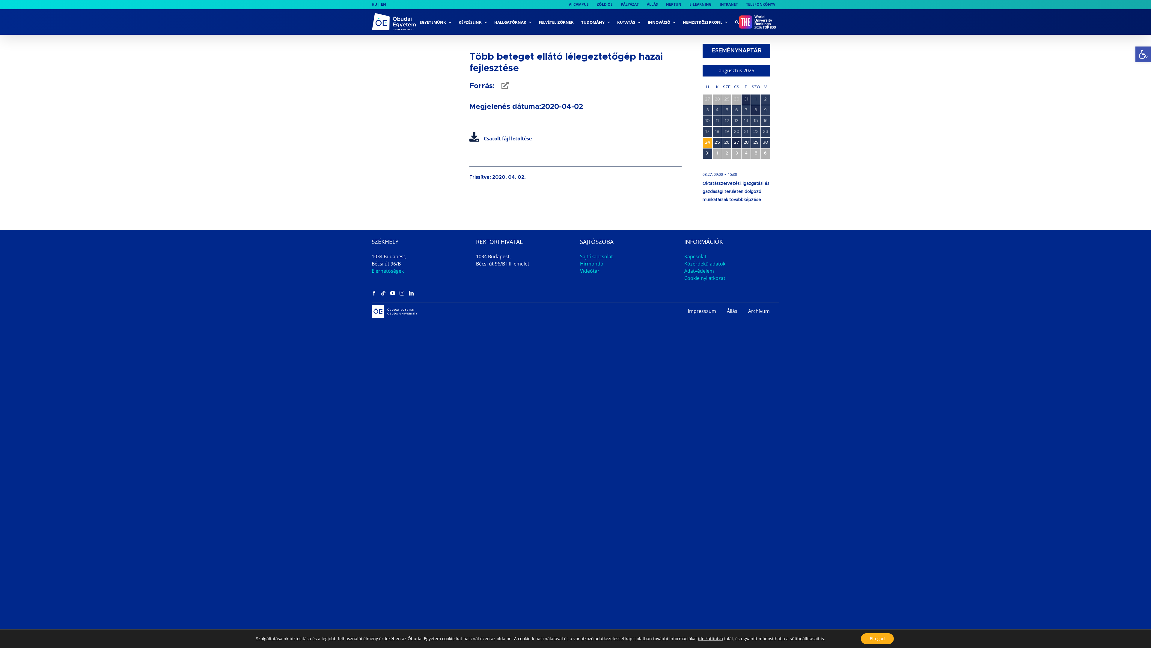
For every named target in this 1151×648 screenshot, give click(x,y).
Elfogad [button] (877, 638)
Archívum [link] (759, 311)
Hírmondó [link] (591, 263)
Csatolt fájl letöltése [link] (508, 138)
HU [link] (374, 4)
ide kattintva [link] (710, 638)
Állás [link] (732, 311)
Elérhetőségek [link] (388, 271)
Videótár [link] (589, 271)
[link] (1143, 54)
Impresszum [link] (702, 311)
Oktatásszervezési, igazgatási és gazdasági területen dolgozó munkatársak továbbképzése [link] (736, 192)
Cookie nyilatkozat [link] (704, 278)
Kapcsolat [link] (695, 256)
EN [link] (383, 4)
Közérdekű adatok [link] (704, 263)
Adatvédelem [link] (699, 271)
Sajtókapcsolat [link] (596, 256)
